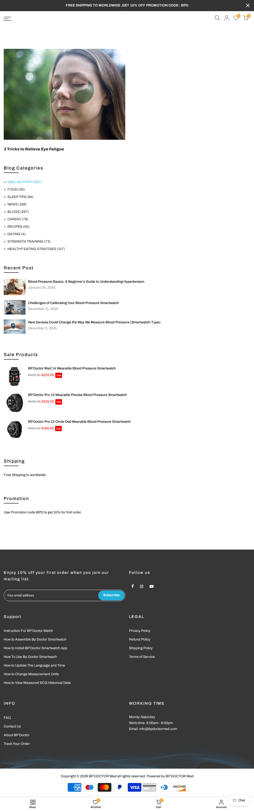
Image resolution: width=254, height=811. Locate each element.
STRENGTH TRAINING (29, 241)
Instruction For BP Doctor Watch (28, 631)
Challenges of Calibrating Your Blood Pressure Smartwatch (73, 303)
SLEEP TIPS (20, 197)
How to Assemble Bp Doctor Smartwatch (35, 639)
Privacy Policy (139, 631)
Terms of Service (142, 657)
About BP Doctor (17, 735)
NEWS (17, 204)
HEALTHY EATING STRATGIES (36, 249)
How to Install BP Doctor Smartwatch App (35, 648)
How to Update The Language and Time (34, 665)
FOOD (16, 189)
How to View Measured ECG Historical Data (37, 683)
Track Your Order (17, 744)
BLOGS (18, 212)
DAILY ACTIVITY (24, 182)
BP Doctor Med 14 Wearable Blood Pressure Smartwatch (72, 368)
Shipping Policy (141, 648)
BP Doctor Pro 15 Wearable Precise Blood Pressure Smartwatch (77, 395)
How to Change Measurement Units (31, 674)
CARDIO (17, 219)
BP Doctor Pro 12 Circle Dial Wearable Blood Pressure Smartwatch (79, 421)
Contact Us (12, 726)
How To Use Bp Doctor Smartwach (30, 657)
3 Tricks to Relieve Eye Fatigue (34, 149)
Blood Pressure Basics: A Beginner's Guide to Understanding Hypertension (86, 281)
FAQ (7, 718)
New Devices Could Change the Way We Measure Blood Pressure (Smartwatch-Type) (94, 322)
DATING (16, 234)
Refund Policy (139, 639)
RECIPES (18, 226)
